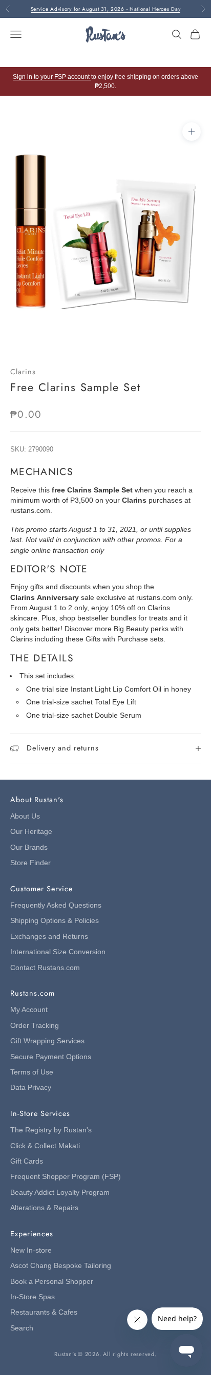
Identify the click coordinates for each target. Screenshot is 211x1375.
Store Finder (30, 863)
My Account (29, 1010)
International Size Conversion (58, 952)
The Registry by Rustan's (51, 1130)
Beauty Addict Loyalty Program (60, 1192)
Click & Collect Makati (45, 1146)
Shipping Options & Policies (54, 921)
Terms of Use (31, 1072)
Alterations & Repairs (44, 1208)
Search (21, 1328)
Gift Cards (26, 1161)
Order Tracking (34, 1025)
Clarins (23, 372)
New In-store (31, 1250)
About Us (25, 816)
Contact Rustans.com (45, 968)
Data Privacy (30, 1087)
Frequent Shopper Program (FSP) (65, 1176)
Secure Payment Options (50, 1057)
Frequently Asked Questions (55, 905)
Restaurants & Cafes (43, 1312)
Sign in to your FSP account (52, 76)
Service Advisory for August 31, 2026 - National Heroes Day (106, 9)
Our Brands (29, 847)
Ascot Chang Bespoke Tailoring (60, 1266)
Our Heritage (31, 831)
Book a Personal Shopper (51, 1281)
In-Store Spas (32, 1297)
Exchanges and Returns (49, 936)
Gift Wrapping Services (47, 1041)
